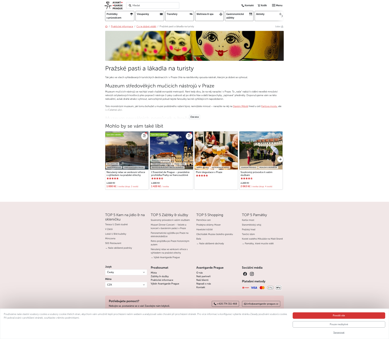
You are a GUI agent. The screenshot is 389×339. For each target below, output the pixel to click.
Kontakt (200, 287)
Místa (154, 272)
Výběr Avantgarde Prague (165, 283)
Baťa (198, 238)
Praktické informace (162, 280)
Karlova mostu (269, 106)
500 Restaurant (113, 243)
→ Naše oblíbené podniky (118, 248)
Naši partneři (203, 276)
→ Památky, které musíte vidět (258, 243)
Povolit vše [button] (339, 315)
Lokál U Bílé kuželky (115, 234)
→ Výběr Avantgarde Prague (165, 257)
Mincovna (110, 238)
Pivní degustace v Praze (209, 172)
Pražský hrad (248, 229)
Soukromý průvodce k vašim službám (256, 174)
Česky (110, 272)
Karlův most (248, 220)
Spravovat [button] (338, 332)
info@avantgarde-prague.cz (262, 303)
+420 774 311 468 (227, 303)
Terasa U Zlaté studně (116, 224)
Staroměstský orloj (251, 224)
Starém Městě (240, 106)
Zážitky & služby (160, 276)
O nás (199, 272)
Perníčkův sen (203, 220)
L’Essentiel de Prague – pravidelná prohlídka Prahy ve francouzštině (170, 174)
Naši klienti (202, 280)
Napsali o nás (203, 283)
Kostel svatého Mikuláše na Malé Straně (262, 238)
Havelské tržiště (204, 229)
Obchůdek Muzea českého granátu (214, 234)
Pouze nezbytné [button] (339, 324)
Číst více (194, 117)
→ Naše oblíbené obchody (210, 243)
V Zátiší (109, 229)
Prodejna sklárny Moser (208, 224)
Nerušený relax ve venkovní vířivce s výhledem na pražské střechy (126, 174)
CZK (109, 284)
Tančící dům (248, 234)
